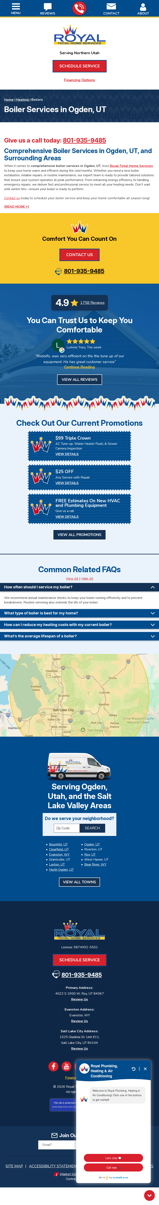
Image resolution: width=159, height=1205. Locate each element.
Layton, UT (57, 864)
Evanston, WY (59, 854)
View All (72, 578)
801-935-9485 (79, 8)
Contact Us (79, 255)
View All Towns (79, 882)
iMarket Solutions (72, 1174)
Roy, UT (90, 854)
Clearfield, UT (59, 849)
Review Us (79, 999)
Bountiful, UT (58, 844)
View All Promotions (79, 534)
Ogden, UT (92, 844)
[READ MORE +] (16, 206)
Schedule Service (79, 66)
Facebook (53, 1066)
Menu (15, 13)
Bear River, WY (95, 864)
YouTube (66, 1066)
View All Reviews (80, 379)
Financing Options (79, 80)
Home (9, 99)
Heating (22, 99)
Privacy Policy (68, 1107)
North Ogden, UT (61, 869)
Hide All (87, 578)
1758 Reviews (92, 303)
